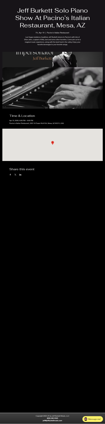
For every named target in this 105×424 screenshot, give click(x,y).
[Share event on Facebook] (10, 174)
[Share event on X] (15, 174)
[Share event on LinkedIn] (20, 174)
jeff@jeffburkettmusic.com (52, 420)
